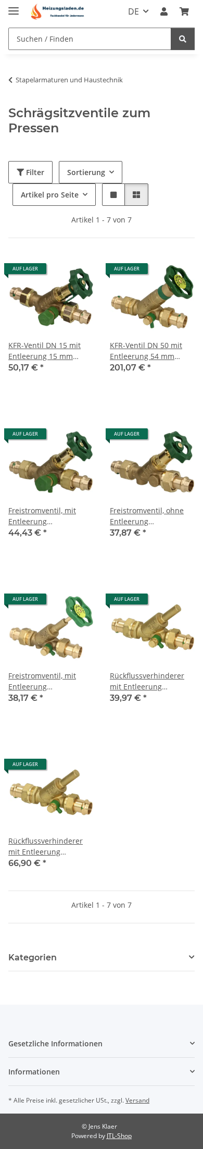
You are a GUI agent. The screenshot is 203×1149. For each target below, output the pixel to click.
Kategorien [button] (32, 957)
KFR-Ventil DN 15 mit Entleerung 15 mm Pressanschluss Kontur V (48, 351)
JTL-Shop (119, 1135)
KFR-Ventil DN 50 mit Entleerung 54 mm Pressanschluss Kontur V (149, 351)
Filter (34, 172)
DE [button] (133, 11)
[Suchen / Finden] (183, 39)
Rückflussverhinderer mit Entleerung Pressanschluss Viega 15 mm (152, 681)
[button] (164, 11)
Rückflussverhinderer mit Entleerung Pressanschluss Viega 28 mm (50, 846)
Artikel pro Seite (50, 195)
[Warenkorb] (184, 11)
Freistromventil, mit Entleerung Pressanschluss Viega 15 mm (50, 516)
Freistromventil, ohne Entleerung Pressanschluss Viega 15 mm (152, 516)
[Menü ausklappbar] (13, 6)
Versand (137, 1100)
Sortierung (86, 172)
